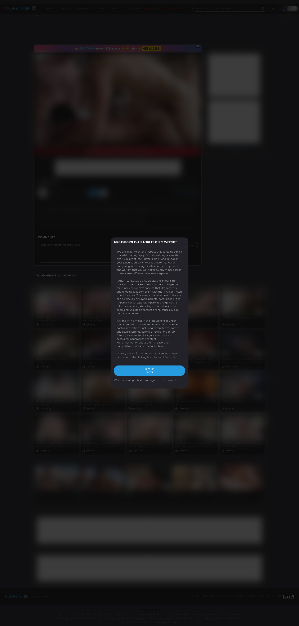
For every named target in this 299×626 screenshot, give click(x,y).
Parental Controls (164, 357)
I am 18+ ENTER (149, 371)
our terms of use (171, 380)
